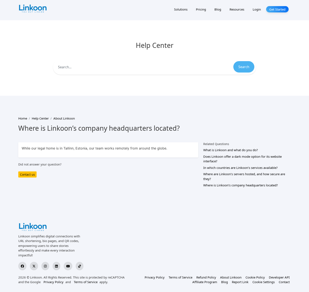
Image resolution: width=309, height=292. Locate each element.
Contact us (27, 174)
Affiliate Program (204, 282)
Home (22, 118)
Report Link (240, 282)
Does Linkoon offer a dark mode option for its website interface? (242, 158)
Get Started (277, 9)
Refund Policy (206, 277)
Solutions (181, 9)
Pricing (201, 9)
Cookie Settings (263, 282)
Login (257, 9)
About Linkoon (64, 118)
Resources (237, 9)
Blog (217, 9)
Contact (284, 282)
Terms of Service (86, 282)
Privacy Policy (53, 282)
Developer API (279, 277)
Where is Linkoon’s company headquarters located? (240, 185)
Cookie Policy (255, 277)
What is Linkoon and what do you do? (230, 150)
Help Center (40, 118)
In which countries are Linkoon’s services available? (240, 168)
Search (243, 67)
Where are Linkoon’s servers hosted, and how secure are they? (244, 176)
